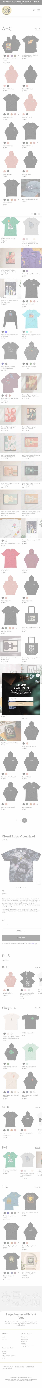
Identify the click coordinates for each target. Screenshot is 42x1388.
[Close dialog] (38, 675)
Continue (21, 704)
